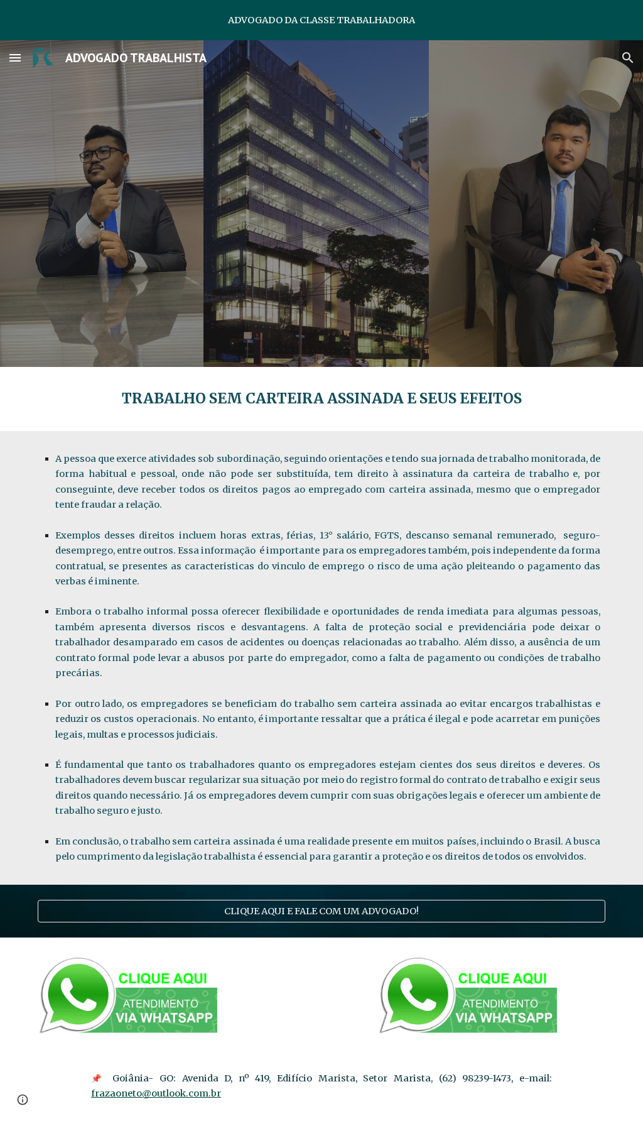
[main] (322, 399)
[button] (15, 57)
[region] (321, 20)
